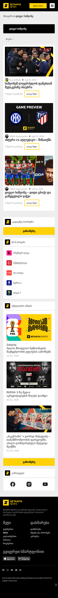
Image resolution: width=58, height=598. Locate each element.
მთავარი (8, 16)
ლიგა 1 (17, 292)
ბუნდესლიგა (20, 262)
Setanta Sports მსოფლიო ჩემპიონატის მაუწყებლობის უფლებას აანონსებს (29, 348)
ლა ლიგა (18, 272)
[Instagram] (8, 570)
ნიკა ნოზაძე (15, 80)
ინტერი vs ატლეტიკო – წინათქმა (28, 140)
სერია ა (17, 282)
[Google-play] (20, 570)
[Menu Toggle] (52, 5)
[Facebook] (3, 570)
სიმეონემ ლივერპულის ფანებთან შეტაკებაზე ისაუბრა (28, 85)
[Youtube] (12, 570)
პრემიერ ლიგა (21, 252)
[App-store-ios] (16, 570)
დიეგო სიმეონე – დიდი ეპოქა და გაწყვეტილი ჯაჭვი (28, 194)
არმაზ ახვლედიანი (18, 136)
